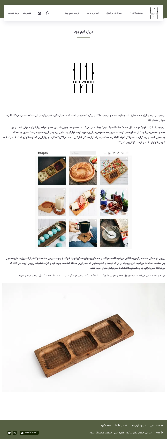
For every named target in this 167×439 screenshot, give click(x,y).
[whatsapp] (9, 433)
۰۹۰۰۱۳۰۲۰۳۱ (31, 433)
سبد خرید (105, 425)
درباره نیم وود (72, 13)
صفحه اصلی (156, 425)
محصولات (137, 13)
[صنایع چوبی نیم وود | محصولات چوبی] (154, 13)
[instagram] (15, 433)
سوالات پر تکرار (114, 13)
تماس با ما (93, 13)
